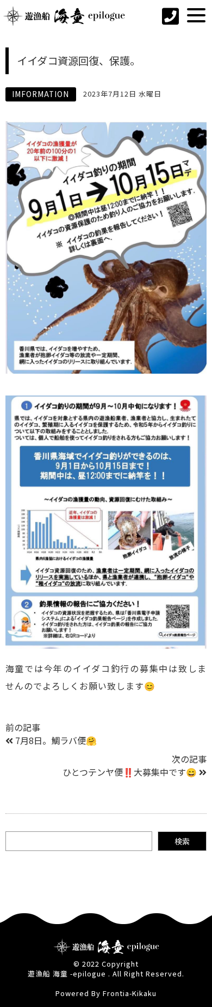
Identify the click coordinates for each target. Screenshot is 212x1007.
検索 (182, 841)
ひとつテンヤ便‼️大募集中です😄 (130, 771)
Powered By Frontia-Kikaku (106, 993)
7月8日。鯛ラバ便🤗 (56, 740)
